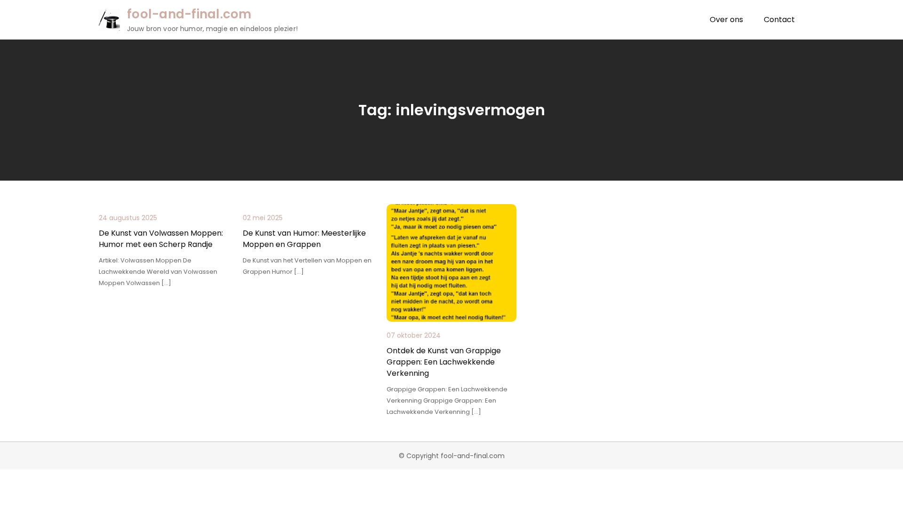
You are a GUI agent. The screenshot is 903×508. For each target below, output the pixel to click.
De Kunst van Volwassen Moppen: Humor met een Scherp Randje (161, 239)
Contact (779, 19)
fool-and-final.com (189, 14)
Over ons (726, 19)
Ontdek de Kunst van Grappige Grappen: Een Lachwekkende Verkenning (444, 362)
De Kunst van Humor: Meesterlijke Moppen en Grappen (304, 239)
